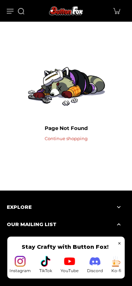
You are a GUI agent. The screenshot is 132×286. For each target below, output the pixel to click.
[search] (21, 11)
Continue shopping (66, 138)
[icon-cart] (116, 11)
